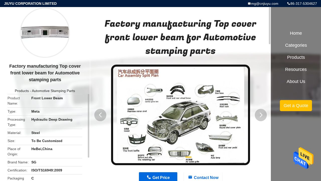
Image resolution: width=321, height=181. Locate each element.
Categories (296, 45)
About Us (296, 81)
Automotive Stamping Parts (53, 91)
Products (22, 91)
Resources (296, 69)
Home (296, 33)
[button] (100, 115)
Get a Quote (296, 105)
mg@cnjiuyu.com (264, 4)
